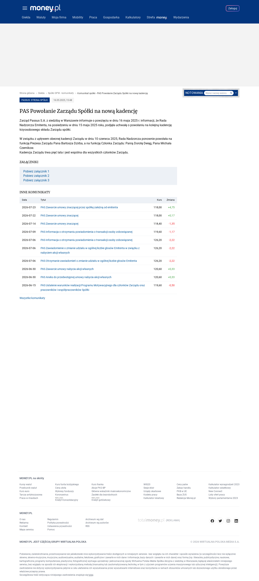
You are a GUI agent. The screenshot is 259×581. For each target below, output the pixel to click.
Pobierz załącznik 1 (36, 171)
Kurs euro (24, 491)
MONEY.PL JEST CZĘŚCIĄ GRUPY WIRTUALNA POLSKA (53, 541)
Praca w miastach (29, 498)
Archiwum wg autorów (97, 522)
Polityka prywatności (58, 522)
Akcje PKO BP (99, 488)
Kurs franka (98, 484)
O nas (22, 519)
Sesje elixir (149, 488)
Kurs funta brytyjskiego (67, 484)
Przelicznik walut (28, 488)
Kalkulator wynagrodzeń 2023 (224, 484)
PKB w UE (182, 491)
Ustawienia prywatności (59, 526)
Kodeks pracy (150, 494)
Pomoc (51, 529)
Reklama (24, 522)
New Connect (215, 491)
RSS (87, 526)
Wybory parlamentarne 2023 (223, 498)
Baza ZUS (182, 494)
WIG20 (147, 484)
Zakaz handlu (184, 488)
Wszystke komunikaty (32, 298)
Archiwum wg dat (95, 519)
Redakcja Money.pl (186, 498)
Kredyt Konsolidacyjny (66, 500)
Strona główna (27, 93)
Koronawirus (61, 494)
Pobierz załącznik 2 (36, 176)
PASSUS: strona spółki (34, 100)
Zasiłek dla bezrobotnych (104, 494)
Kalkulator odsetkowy (220, 488)
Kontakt (24, 526)
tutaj (91, 575)
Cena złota (60, 488)
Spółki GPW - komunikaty (61, 93)
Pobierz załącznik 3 (36, 180)
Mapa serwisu (27, 529)
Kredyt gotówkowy (101, 500)
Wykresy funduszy (64, 491)
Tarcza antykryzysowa (31, 494)
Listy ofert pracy (217, 494)
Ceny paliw (182, 484)
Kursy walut (26, 484)
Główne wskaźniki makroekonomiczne (111, 491)
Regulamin (52, 519)
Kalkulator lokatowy (154, 498)
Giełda (41, 93)
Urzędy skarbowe (152, 491)
